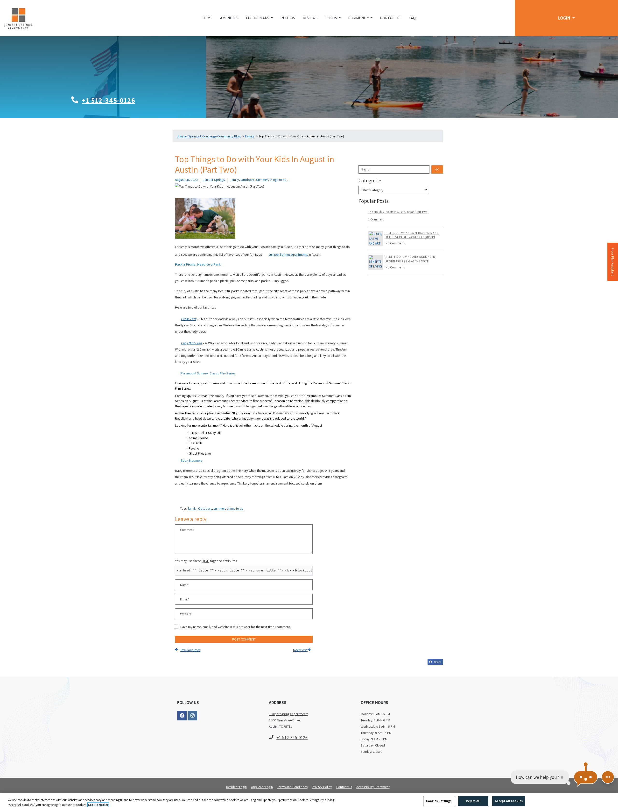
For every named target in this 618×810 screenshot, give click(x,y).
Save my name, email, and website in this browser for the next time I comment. (235, 626)
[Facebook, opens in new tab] (182, 715)
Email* (184, 599)
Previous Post (190, 650)
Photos (288, 18)
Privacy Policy (322, 786)
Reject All (473, 801)
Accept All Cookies (509, 801)
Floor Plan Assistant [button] (613, 264)
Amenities (229, 18)
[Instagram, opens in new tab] (192, 715)
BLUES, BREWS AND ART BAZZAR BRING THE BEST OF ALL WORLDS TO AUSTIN (412, 235)
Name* (185, 584)
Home (207, 18)
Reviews (310, 18)
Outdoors (247, 179)
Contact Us (390, 18)
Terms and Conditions (292, 786)
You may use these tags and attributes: (206, 560)
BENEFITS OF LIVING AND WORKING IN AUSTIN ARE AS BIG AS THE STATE (410, 259)
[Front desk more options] (607, 777)
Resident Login (236, 786)
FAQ (412, 18)
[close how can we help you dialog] (562, 777)
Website (185, 613)
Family (234, 179)
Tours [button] (331, 18)
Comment (187, 529)
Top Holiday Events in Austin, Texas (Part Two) (398, 212)
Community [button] (359, 18)
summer (219, 508)
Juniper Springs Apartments (288, 254)
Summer (262, 179)
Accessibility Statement (373, 786)
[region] (309, 801)
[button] (566, 18)
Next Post (300, 650)
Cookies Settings (438, 801)
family (192, 508)
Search (366, 169)
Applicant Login (262, 786)
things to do (278, 179)
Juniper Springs (214, 179)
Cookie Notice (98, 805)
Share (437, 662)
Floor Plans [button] (258, 18)
